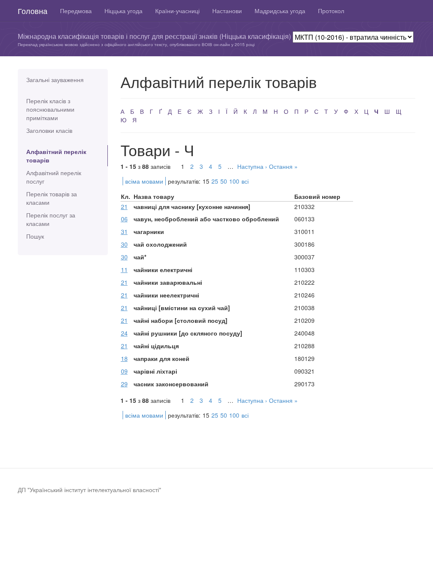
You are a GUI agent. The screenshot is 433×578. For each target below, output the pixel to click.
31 (124, 231)
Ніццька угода (123, 10)
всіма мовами (144, 181)
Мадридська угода (280, 10)
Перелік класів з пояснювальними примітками (50, 109)
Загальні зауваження (55, 79)
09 (124, 371)
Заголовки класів (49, 130)
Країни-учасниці (177, 10)
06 (124, 219)
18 (124, 358)
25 (214, 181)
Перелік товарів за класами (51, 198)
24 (124, 333)
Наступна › (252, 166)
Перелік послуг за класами (50, 219)
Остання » (283, 166)
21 (124, 206)
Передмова (76, 10)
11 (124, 269)
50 (223, 181)
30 (124, 244)
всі (245, 181)
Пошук (35, 236)
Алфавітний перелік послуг (53, 176)
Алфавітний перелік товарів (56, 155)
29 (124, 384)
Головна (32, 10)
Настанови (227, 10)
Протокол (331, 10)
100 (234, 181)
